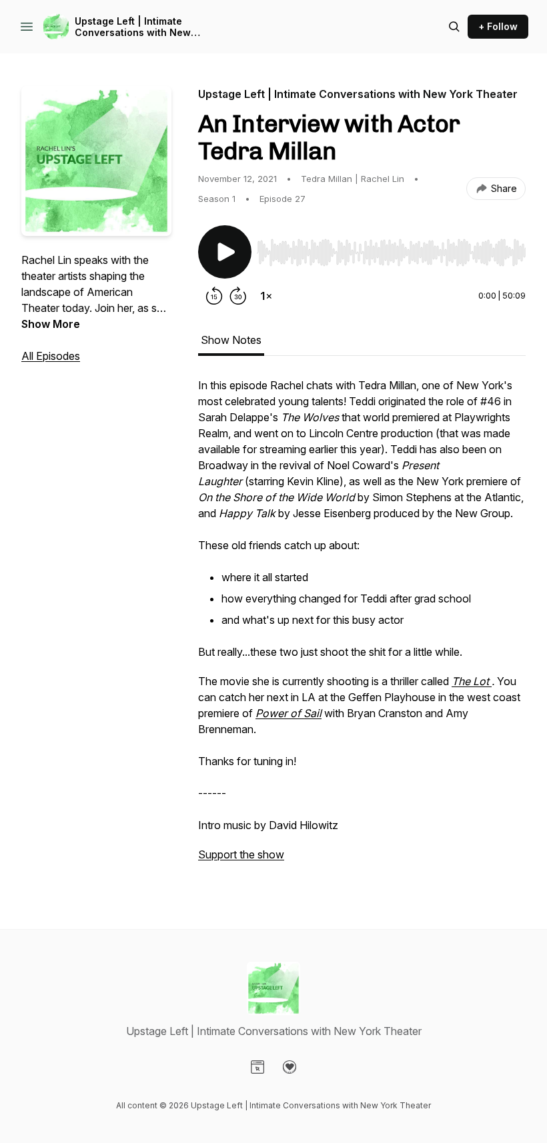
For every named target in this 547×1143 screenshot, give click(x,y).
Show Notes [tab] (231, 340)
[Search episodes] (454, 27)
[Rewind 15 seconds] (214, 296)
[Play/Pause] (224, 252)
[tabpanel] (362, 626)
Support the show (241, 854)
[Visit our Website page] (257, 1067)
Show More (50, 324)
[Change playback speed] (266, 296)
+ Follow (498, 26)
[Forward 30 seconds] (238, 296)
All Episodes (50, 356)
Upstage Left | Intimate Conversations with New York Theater (133, 27)
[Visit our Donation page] (289, 1067)
